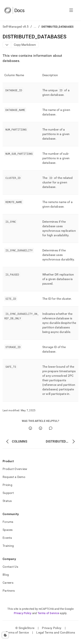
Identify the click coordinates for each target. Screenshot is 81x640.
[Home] (14, 10)
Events (7, 537)
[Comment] (51, 428)
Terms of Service (48, 613)
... (35, 26)
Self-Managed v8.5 (16, 26)
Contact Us (10, 566)
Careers (8, 582)
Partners (9, 590)
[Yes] (30, 428)
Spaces (8, 529)
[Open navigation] (71, 10)
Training (8, 545)
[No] (40, 428)
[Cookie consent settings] (5, 635)
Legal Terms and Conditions (55, 632)
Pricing (7, 485)
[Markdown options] (7, 45)
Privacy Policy (23, 613)
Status (7, 501)
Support (8, 493)
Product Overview (15, 469)
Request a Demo (14, 477)
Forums (8, 521)
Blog (6, 574)
